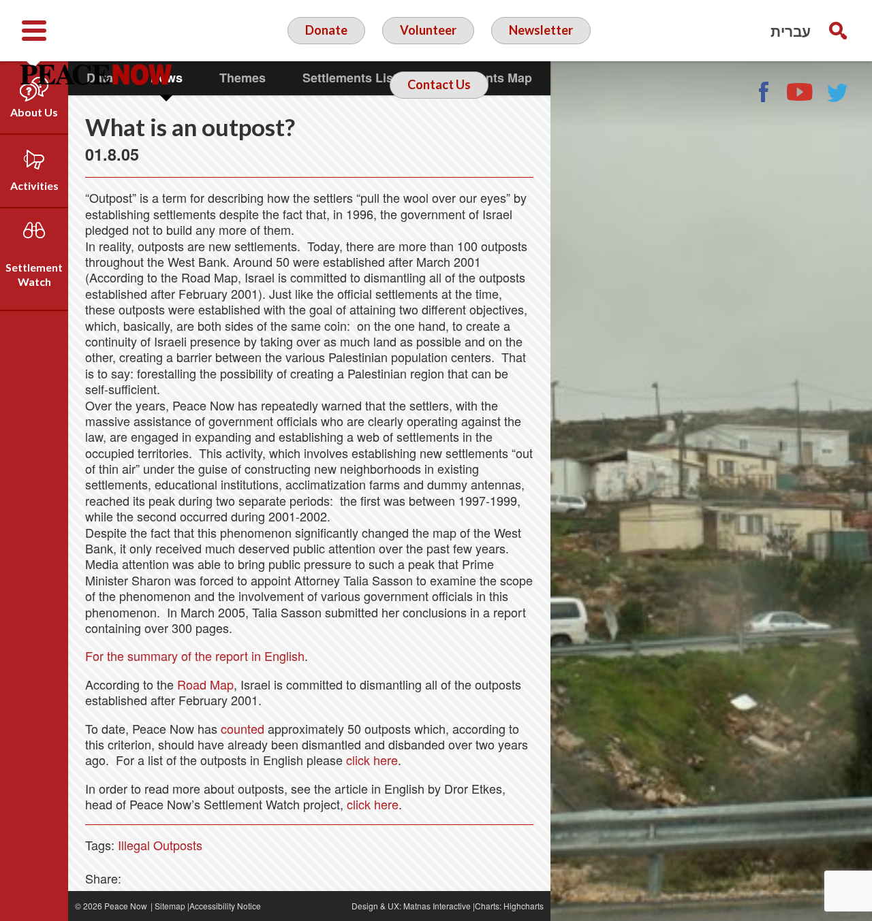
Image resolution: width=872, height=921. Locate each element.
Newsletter (541, 29)
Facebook (763, 92)
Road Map (205, 684)
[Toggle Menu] (34, 30)
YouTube (800, 92)
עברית (790, 30)
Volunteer (428, 29)
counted (242, 728)
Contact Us (439, 84)
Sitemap (170, 905)
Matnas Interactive (437, 905)
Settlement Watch (34, 274)
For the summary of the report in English (195, 655)
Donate (326, 29)
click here (372, 760)
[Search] (838, 30)
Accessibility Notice (225, 905)
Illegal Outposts (160, 845)
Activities (34, 185)
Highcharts (523, 905)
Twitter (838, 92)
